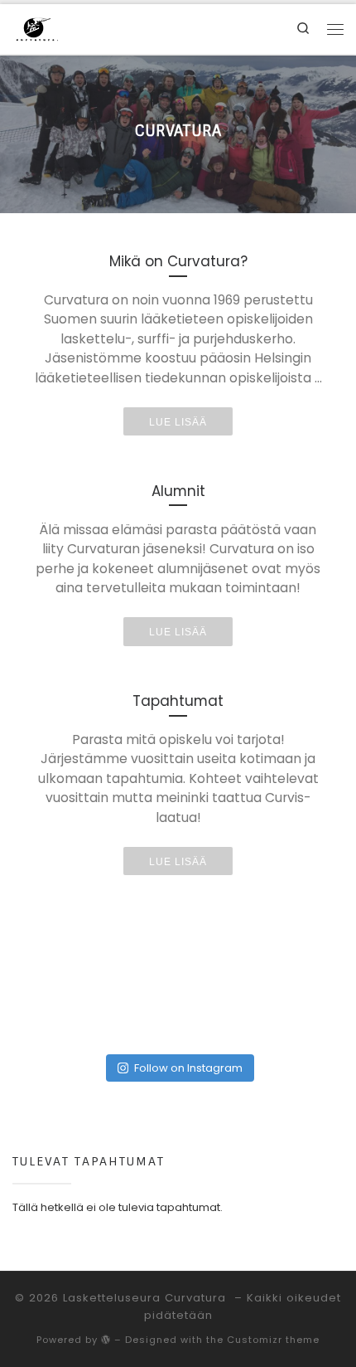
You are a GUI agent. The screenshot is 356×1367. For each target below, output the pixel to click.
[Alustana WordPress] (106, 1339)
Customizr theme (273, 1339)
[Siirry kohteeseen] (178, 134)
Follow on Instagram (188, 1068)
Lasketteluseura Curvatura (146, 1298)
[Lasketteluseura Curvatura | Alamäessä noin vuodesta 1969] (36, 28)
